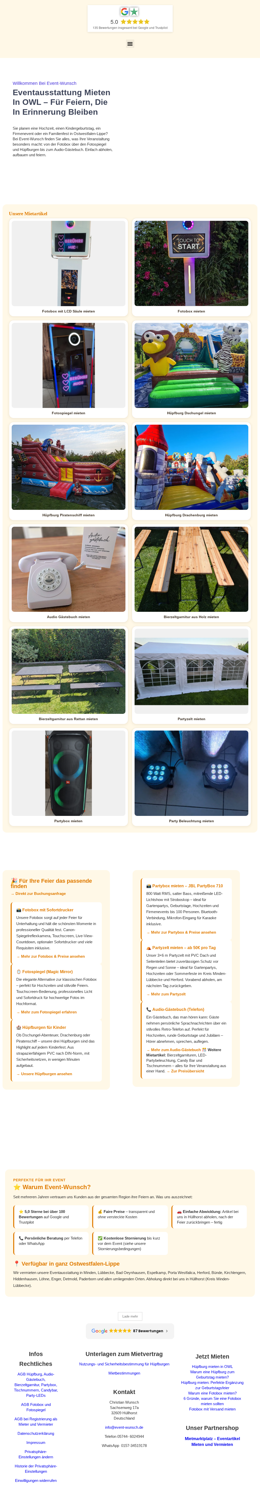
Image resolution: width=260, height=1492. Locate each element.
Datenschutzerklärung (36, 1433)
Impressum (35, 1442)
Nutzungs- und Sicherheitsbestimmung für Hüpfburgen (124, 1364)
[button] (130, 44)
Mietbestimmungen (124, 1373)
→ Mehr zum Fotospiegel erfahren (46, 1012)
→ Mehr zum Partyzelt (166, 994)
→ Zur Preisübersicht (185, 1071)
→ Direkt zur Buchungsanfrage (38, 893)
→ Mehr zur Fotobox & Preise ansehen (50, 956)
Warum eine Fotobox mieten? (212, 1393)
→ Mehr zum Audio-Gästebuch (173, 1050)
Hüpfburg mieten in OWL (212, 1366)
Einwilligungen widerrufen (36, 1480)
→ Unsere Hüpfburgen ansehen (44, 1074)
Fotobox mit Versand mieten (212, 1409)
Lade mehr (130, 1316)
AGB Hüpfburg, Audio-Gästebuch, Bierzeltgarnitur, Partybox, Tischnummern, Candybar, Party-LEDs (36, 1385)
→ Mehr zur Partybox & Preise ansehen (181, 932)
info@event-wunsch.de (124, 1427)
